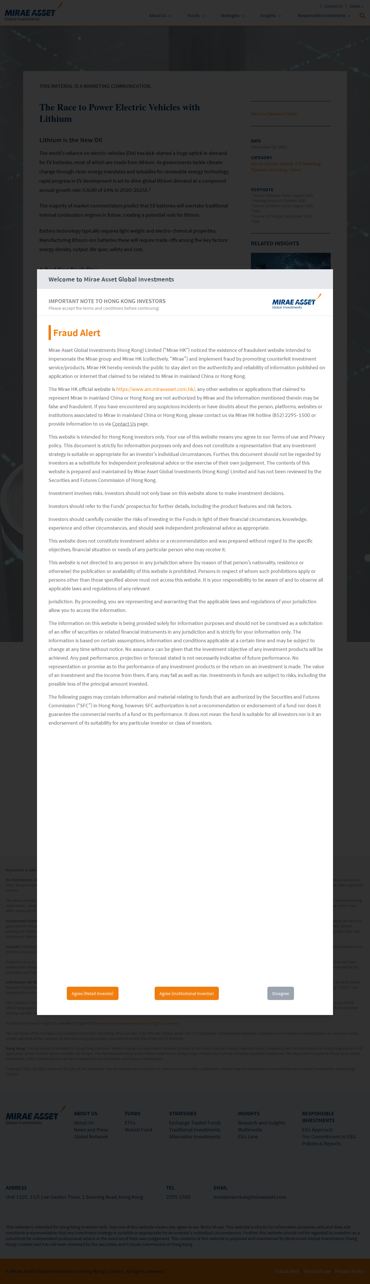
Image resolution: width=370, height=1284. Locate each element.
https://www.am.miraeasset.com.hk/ (155, 389)
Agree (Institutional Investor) (187, 993)
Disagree (280, 993)
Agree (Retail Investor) (93, 993)
